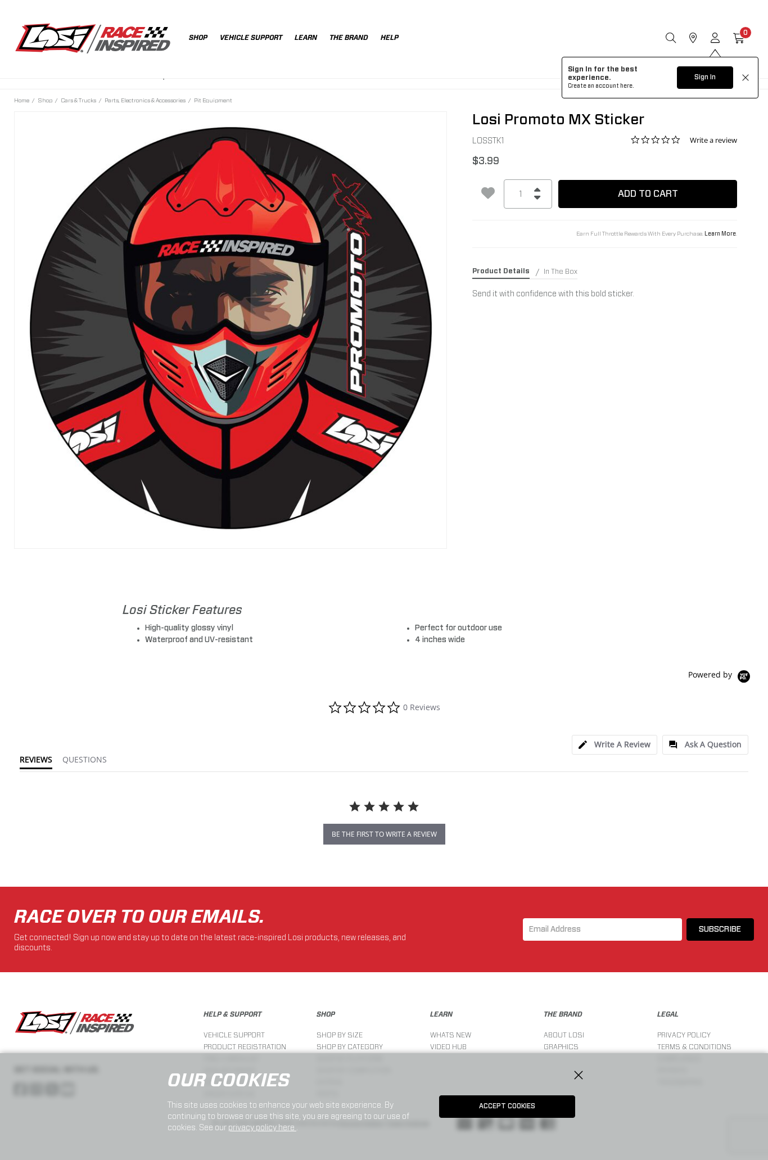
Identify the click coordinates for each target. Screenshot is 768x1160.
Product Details (501, 271)
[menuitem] (204, 39)
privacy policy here (262, 1127)
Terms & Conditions (694, 1046)
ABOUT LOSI (564, 1035)
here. (627, 86)
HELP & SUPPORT (232, 1014)
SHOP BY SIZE (340, 1035)
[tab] (614, 745)
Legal (668, 1014)
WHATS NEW (450, 1035)
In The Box (560, 272)
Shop (45, 100)
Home (21, 100)
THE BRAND (563, 1014)
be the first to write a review (384, 834)
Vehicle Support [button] (251, 37)
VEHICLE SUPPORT (234, 1035)
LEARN (441, 1014)
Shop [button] (198, 37)
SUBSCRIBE (720, 929)
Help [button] (390, 37)
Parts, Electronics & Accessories (145, 100)
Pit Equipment (213, 100)
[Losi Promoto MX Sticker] (231, 328)
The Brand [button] (348, 37)
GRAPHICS (561, 1046)
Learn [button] (306, 37)
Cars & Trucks (78, 100)
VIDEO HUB (448, 1046)
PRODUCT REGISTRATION (245, 1046)
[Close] (578, 1075)
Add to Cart (648, 193)
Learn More (720, 234)
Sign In (705, 77)
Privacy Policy (684, 1035)
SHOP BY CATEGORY (350, 1046)
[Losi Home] (92, 39)
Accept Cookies (507, 1106)
